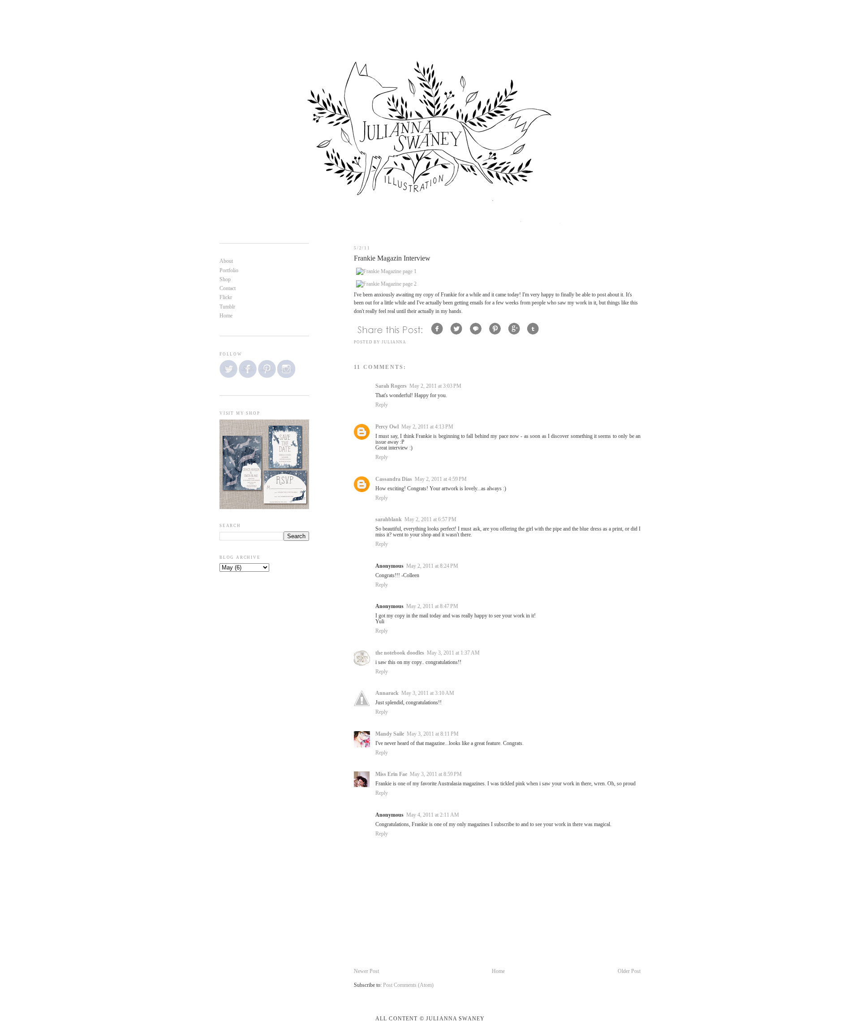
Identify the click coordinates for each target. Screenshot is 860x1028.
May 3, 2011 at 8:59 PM (436, 774)
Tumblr (227, 307)
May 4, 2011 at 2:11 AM (432, 815)
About (226, 261)
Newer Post (366, 971)
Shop (225, 280)
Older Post (629, 971)
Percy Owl (387, 427)
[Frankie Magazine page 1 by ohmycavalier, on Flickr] (386, 271)
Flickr (225, 297)
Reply (381, 405)
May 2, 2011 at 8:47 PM (432, 606)
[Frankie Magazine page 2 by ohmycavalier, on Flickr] (386, 284)
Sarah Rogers (391, 386)
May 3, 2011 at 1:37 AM (453, 653)
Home (498, 971)
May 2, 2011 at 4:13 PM (427, 427)
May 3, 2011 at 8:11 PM (433, 734)
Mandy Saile (389, 734)
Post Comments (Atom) (408, 985)
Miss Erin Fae (391, 774)
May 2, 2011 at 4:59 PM (441, 479)
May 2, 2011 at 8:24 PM (432, 566)
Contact (227, 288)
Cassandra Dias (393, 479)
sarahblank (388, 520)
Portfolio (228, 271)
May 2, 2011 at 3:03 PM (435, 386)
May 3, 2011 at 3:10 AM (427, 693)
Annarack (387, 693)
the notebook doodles (399, 653)
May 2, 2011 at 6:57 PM (430, 520)
